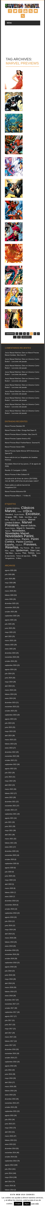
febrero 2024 (9, 694)
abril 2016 (8, 1082)
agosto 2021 (9, 818)
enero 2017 (9, 1045)
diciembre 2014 (10, 1148)
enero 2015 (9, 1144)
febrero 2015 (9, 1140)
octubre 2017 (9, 1008)
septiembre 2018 (10, 963)
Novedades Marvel (17, 533)
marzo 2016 (9, 1086)
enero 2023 (9, 748)
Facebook (10, 11)
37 (19, 337)
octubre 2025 (9, 612)
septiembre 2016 (10, 1062)
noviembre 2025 (10, 607)
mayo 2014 (9, 1177)
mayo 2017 (9, 1029)
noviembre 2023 (10, 707)
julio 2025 (8, 624)
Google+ (20, 11)
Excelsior (33, 514)
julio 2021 (8, 822)
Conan (19, 511)
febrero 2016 (9, 1091)
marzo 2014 (9, 1186)
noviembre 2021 (10, 806)
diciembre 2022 (10, 752)
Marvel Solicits (28, 525)
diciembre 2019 (10, 901)
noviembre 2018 (10, 954)
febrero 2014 (9, 1190)
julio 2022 (8, 773)
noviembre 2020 (10, 855)
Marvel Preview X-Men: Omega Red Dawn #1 (20, 430)
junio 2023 (8, 727)
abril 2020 (8, 884)
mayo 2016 (9, 1078)
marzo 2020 (9, 888)
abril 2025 (8, 636)
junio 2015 (8, 1124)
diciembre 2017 (10, 1000)
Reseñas (11, 547)
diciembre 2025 (10, 603)
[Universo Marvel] (22, 8)
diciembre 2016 (10, 1049)
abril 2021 (8, 835)
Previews (30, 544)
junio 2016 (8, 1074)
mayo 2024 (9, 682)
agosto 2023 (9, 719)
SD (32, 548)
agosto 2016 (9, 1066)
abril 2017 (8, 1033)
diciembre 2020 (10, 851)
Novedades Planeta (12, 539)
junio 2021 (8, 826)
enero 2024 (9, 698)
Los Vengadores (22, 520)
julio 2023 (8, 723)
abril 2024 (8, 686)
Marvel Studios (10, 528)
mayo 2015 (9, 1128)
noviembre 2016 (10, 1053)
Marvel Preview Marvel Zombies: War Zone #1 (21, 434)
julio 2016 (8, 1070)
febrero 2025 (9, 645)
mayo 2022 (9, 781)
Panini (25, 539)
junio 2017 (8, 1025)
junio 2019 (8, 925)
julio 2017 (8, 1020)
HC (15, 517)
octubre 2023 (9, 711)
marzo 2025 (9, 640)
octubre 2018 (9, 958)
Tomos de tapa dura (23, 556)
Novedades (18, 530)
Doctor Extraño (19, 514)
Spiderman (22, 550)
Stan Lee (35, 550)
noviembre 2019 (10, 905)
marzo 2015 (9, 1136)
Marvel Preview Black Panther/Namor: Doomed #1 (22, 443)
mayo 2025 (9, 632)
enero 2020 (9, 896)
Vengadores (9, 558)
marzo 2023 (9, 740)
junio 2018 (8, 975)
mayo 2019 (9, 930)
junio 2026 (8, 579)
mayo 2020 (9, 880)
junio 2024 (8, 678)
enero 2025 (9, 649)
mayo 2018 (9, 979)
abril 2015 (8, 1132)
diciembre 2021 (10, 802)
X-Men (18, 558)
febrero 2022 (9, 793)
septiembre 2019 (10, 913)
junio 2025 (8, 628)
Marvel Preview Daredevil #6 (15, 426)
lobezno (13, 520)
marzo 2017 (9, 1037)
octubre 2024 (9, 661)
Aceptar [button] (18, 1204)
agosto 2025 (9, 620)
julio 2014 (8, 1169)
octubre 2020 (9, 859)
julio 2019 (8, 921)
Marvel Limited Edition (20, 521)
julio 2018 (8, 971)
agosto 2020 (9, 868)
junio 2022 (8, 777)
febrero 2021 (9, 843)
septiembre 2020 (10, 863)
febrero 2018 (9, 992)
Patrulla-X (19, 545)
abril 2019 (8, 934)
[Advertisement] (22, 40)
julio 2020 (8, 872)
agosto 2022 (9, 769)
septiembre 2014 (10, 1161)
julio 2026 (8, 574)
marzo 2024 (9, 690)
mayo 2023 (9, 731)
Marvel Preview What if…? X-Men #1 (18, 496)
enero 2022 (9, 797)
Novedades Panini (19, 536)
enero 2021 (9, 847)
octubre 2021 (9, 810)
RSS (31, 11)
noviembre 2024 (10, 657)
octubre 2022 (9, 760)
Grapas (8, 517)
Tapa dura (18, 553)
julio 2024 (8, 673)
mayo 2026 (9, 583)
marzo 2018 (9, 987)
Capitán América (12, 508)
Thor (24, 553)
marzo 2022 (9, 789)
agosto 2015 (9, 1115)
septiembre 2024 (10, 665)
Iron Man (28, 517)
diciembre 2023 (10, 702)
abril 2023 (8, 735)
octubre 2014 (9, 1157)
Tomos (31, 553)
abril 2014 (8, 1181)
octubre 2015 (9, 1107)
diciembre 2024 (10, 653)
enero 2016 (9, 1095)
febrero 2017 (9, 1041)
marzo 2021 (9, 839)
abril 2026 (8, 587)
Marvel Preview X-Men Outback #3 (17, 474)
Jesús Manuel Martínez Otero (15, 353)
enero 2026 (9, 599)
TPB (34, 555)
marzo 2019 (9, 938)
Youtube (25, 11)
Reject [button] (27, 1204)
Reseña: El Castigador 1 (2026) (16, 470)
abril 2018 (8, 983)
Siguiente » (26, 337)
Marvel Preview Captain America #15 (17, 439)
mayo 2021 (9, 830)
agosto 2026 (9, 570)
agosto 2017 (9, 1016)
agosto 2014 (9, 1165)
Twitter (15, 11)
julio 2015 (8, 1119)
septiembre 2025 (10, 616)
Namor (7, 531)
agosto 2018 (9, 967)
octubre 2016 (9, 1058)
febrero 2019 (9, 942)
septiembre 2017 (10, 1012)
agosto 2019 (9, 917)
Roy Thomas (24, 548)
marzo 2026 (9, 591)
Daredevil (9, 514)
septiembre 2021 (10, 814)
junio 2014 (8, 1173)
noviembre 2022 (10, 756)
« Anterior (10, 333)
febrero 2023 (9, 744)
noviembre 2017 (10, 1004)
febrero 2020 (9, 892)
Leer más (35, 1204)
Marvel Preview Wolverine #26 (15, 491)
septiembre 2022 (10, 764)
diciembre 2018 (10, 950)
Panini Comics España (19, 543)
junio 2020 (8, 876)
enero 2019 (9, 946)
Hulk (21, 517)
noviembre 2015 (10, 1103)
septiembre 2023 (10, 715)
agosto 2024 (9, 669)
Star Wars (9, 553)
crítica (27, 511)
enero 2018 (9, 996)
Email (36, 11)
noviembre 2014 (10, 1152)
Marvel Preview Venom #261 (15, 447)
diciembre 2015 (10, 1099)
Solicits (12, 550)
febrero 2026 (9, 595)
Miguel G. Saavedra (25, 528)
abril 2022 (8, 785)
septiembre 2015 (10, 1111)
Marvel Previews (18, 523)
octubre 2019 (9, 909)
